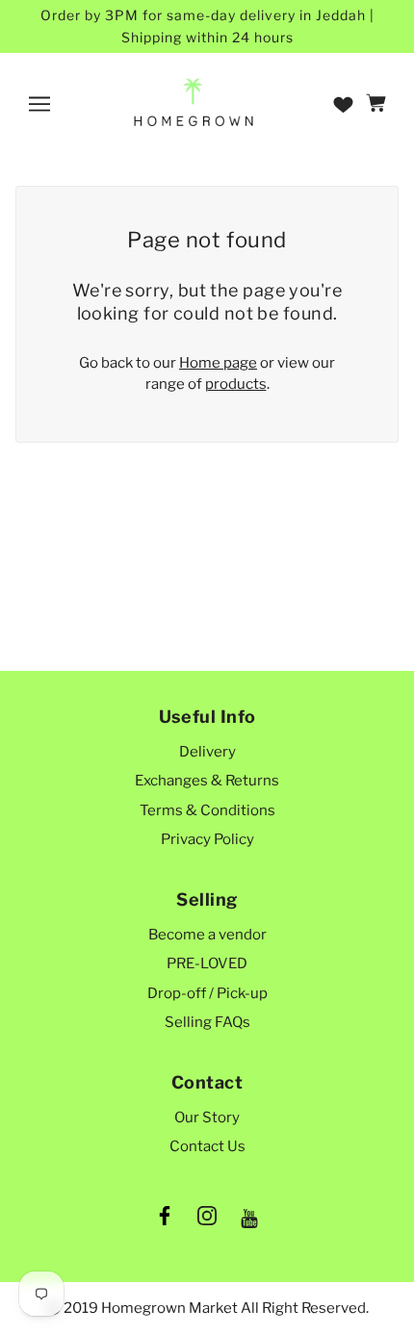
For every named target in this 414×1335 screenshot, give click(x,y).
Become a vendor (207, 934)
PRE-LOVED (207, 963)
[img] (164, 1219)
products (236, 384)
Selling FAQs (207, 1022)
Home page (218, 363)
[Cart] (379, 104)
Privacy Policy (207, 839)
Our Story (207, 1117)
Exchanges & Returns (207, 780)
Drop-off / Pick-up (207, 993)
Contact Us (207, 1146)
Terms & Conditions (207, 810)
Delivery (207, 751)
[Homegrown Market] (193, 103)
